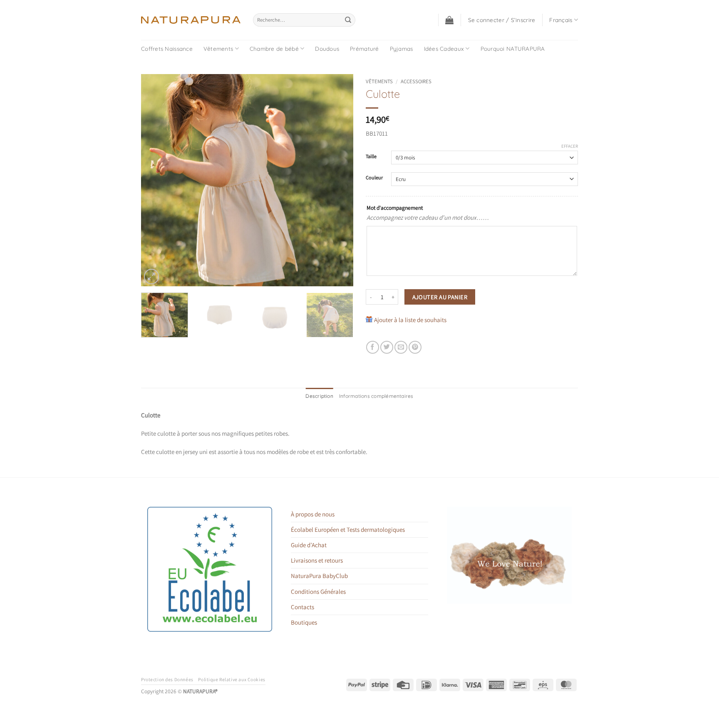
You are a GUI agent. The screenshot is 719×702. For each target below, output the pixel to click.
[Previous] (155, 180)
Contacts (302, 607)
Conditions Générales (318, 591)
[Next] (338, 180)
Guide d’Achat (309, 545)
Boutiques (304, 622)
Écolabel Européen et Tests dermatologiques (348, 529)
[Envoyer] (348, 20)
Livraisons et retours (317, 560)
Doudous (327, 48)
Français (560, 19)
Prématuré (364, 48)
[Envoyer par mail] (400, 347)
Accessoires (416, 81)
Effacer (569, 146)
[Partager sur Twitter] (386, 347)
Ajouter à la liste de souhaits (410, 320)
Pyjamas (401, 48)
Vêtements (218, 48)
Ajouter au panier (439, 297)
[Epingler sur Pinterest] (415, 347)
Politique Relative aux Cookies (231, 679)
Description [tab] (319, 396)
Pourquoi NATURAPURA (513, 48)
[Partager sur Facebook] (372, 347)
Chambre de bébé (274, 48)
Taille (371, 156)
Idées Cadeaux (444, 48)
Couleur (374, 178)
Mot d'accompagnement (395, 207)
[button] (449, 20)
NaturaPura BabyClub (319, 576)
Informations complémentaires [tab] (376, 396)
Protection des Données (167, 679)
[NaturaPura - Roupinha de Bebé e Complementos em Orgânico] (190, 20)
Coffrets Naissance (167, 48)
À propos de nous (313, 514)
